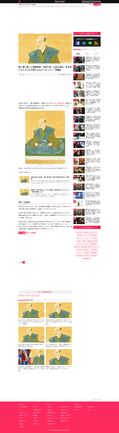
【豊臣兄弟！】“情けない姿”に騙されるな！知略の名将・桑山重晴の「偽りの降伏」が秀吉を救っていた (93, 59)
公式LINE (90, 43)
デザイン (97, 247)
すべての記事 (23, 407)
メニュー (19, 1)
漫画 (90, 241)
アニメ (87, 235)
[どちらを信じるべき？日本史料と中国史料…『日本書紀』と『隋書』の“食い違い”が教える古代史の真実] (79, 111)
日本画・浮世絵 (37, 409)
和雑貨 (35, 415)
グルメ (21, 418)
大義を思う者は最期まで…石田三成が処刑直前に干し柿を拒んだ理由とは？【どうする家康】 (31, 368)
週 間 (87, 53)
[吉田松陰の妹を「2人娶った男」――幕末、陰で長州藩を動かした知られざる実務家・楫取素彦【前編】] (79, 187)
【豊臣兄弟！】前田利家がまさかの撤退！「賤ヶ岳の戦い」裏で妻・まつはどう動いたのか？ (93, 144)
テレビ (80, 244)
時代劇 (95, 241)
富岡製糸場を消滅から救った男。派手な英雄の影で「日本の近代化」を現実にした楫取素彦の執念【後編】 (93, 212)
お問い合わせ (64, 412)
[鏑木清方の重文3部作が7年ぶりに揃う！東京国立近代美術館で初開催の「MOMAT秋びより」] (79, 204)
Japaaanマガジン (27, 6)
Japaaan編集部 (61, 74)
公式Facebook (78, 43)
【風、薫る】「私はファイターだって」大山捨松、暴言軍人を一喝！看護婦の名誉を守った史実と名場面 (93, 178)
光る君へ (87, 255)
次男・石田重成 (27, 233)
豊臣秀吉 (95, 250)
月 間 (96, 53)
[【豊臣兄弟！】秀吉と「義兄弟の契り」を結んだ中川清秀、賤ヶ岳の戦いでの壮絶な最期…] (79, 161)
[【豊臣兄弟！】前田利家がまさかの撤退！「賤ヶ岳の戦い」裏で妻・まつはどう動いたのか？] (79, 144)
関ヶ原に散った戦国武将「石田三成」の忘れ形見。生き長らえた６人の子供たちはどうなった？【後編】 (31, 322)
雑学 (96, 238)
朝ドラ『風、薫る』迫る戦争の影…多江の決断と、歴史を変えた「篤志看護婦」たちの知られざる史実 (93, 102)
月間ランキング (51, 424)
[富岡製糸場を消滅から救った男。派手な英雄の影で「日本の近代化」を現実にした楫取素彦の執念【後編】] (79, 212)
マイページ (50, 415)
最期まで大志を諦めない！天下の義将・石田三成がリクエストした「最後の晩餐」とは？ (50, 191)
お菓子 (79, 241)
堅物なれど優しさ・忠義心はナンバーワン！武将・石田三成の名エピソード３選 (59, 368)
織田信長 (94, 244)
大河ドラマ (94, 232)
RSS (96, 43)
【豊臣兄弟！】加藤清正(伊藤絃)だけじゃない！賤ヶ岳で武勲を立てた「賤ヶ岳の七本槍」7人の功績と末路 (93, 93)
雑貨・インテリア (24, 415)
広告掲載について (51, 412)
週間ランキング (64, 421)
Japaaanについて (65, 409)
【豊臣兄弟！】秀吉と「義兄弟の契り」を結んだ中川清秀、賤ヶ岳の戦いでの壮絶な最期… (93, 161)
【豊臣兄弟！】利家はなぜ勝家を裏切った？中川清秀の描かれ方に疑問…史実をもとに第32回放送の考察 (93, 119)
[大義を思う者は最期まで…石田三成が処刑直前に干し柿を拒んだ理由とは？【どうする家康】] (31, 357)
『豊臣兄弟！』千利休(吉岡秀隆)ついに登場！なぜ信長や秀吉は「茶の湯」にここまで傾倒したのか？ (93, 152)
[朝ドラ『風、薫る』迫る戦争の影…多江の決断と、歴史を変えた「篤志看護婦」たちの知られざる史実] (79, 102)
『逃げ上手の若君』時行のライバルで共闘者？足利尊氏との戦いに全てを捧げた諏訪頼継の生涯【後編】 (93, 136)
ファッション (23, 412)
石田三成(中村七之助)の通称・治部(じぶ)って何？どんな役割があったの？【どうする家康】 (59, 322)
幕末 (85, 241)
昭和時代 (80, 255)
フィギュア (81, 252)
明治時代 (78, 247)
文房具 (79, 250)
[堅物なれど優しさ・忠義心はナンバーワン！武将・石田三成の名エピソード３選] (59, 357)
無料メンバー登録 (65, 415)
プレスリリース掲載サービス (86, 33)
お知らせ (49, 409)
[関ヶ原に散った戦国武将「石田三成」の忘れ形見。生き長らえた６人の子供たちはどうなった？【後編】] (31, 310)
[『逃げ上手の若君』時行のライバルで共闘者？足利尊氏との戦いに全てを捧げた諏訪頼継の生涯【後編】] (79, 136)
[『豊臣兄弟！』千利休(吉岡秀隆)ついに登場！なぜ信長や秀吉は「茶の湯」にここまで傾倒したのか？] (79, 153)
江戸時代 (80, 232)
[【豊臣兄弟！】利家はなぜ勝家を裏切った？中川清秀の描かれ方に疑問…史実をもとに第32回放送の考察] (79, 119)
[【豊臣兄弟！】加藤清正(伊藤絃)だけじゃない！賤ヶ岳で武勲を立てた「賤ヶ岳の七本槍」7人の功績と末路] (79, 94)
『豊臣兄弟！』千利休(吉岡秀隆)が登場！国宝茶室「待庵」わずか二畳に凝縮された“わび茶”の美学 (93, 76)
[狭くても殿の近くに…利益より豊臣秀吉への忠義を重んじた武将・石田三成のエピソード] (59, 335)
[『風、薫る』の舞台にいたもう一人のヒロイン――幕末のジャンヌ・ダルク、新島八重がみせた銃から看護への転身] (79, 85)
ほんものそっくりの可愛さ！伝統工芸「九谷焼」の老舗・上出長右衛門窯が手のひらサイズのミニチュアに (93, 195)
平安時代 (81, 235)
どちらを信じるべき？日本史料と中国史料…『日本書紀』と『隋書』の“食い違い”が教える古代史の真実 (93, 110)
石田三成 (29, 295)
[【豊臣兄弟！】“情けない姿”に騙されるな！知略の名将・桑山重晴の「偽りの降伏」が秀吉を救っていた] (79, 60)
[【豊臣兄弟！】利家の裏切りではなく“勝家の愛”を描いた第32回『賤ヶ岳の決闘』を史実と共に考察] (79, 128)
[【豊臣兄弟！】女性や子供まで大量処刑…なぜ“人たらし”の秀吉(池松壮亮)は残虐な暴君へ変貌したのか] (79, 170)
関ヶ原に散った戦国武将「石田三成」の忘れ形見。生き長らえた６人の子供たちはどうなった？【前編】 (62, 6)
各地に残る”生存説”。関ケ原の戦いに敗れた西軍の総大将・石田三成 (50, 178)
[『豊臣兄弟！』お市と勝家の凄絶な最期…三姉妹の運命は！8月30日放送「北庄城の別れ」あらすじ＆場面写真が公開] (79, 221)
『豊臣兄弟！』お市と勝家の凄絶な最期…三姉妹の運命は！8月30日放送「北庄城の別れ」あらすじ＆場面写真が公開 (93, 221)
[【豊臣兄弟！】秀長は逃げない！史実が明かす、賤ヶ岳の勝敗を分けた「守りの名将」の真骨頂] (79, 68)
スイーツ (90, 238)
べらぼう (87, 244)
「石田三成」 (60, 103)
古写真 (21, 426)
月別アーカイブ (64, 418)
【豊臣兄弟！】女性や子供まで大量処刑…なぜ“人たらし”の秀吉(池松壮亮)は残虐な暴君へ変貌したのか (93, 169)
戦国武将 (94, 235)
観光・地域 (22, 421)
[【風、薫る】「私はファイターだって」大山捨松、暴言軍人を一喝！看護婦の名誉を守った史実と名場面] (79, 178)
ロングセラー (81, 238)
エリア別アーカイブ (52, 418)
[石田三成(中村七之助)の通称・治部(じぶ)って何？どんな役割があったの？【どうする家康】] (59, 310)
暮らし (21, 424)
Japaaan (59, 1)
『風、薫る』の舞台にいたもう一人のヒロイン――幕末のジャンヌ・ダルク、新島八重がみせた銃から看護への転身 (93, 85)
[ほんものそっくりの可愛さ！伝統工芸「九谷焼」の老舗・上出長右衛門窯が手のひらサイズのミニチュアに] (79, 195)
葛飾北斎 (95, 255)
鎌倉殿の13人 (87, 258)
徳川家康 (85, 247)
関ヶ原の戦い (37, 295)
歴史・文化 (35, 6)
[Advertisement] (45, 20)
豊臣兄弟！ (87, 250)
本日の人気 (50, 421)
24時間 (78, 53)
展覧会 (88, 252)
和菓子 (35, 418)
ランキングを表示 (86, 227)
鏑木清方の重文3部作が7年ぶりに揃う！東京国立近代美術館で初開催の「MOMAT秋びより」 (93, 203)
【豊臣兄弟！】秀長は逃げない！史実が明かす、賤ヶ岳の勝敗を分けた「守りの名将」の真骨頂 (93, 68)
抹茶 (91, 247)
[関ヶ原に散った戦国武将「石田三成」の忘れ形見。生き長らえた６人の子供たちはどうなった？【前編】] (45, 49)
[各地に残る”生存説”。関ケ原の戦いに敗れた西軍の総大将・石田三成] (31, 335)
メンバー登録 (97, 4)
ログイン (91, 4)
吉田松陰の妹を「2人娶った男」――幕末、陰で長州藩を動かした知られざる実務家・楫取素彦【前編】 (93, 186)
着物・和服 (36, 412)
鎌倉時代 (95, 252)
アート (21, 409)
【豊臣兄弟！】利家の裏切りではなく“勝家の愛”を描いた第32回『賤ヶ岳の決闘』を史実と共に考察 (93, 127)
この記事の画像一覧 (46, 292)
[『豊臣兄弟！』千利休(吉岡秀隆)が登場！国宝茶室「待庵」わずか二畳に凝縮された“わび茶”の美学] (79, 77)
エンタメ (36, 421)
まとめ (35, 407)
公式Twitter (84, 43)
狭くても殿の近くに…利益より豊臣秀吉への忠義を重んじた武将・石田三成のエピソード (59, 345)
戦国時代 (22, 295)
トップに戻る (97, 400)
